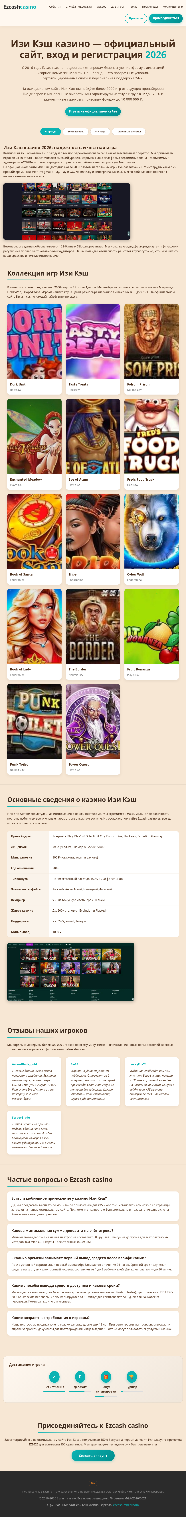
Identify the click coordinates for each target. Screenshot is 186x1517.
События (55, 6)
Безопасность (76, 131)
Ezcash (19, 6)
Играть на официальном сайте (93, 111)
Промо (132, 6)
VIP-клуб (100, 131)
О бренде (50, 131)
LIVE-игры (117, 6)
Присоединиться (166, 18)
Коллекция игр (173, 6)
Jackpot (101, 6)
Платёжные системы (129, 131)
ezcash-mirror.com (126, 1505)
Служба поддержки (79, 6)
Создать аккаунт (93, 1455)
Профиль (136, 18)
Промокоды (150, 6)
